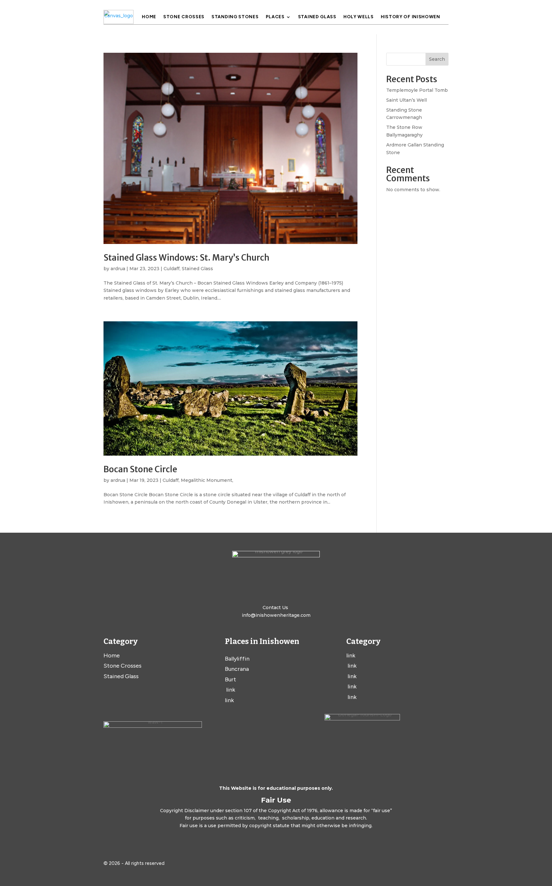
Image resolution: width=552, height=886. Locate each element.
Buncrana (237, 668)
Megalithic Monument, (207, 480)
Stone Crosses (183, 17)
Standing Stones (235, 17)
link (230, 689)
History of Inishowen (410, 17)
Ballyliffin (237, 658)
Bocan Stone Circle (140, 469)
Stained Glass (317, 17)
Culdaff (172, 268)
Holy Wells (358, 17)
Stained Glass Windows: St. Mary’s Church (186, 257)
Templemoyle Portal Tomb (417, 90)
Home (149, 17)
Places (275, 17)
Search (437, 59)
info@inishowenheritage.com (276, 615)
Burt (230, 679)
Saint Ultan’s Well (406, 100)
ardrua (118, 268)
